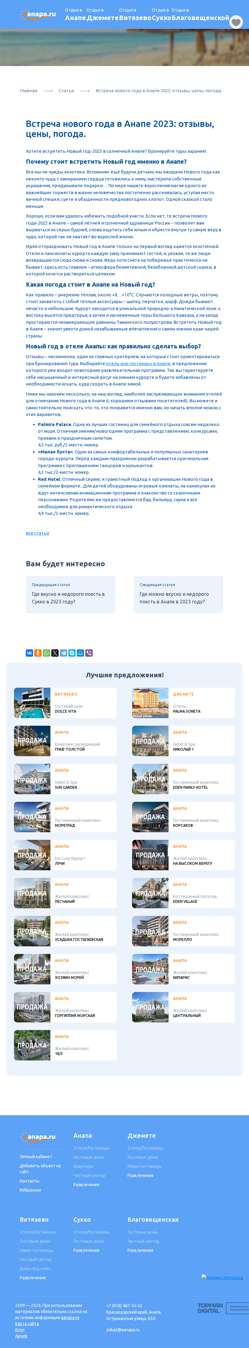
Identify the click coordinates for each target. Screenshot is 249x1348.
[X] (55, 653)
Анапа (82, 1135)
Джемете (142, 1135)
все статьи (37, 533)
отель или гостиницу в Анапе (138, 363)
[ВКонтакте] (29, 653)
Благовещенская (150, 1219)
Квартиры (83, 1166)
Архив (21, 1335)
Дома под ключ (35, 1268)
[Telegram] (63, 653)
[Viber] (89, 653)
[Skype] (72, 653)
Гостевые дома (88, 1157)
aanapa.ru (70, 1317)
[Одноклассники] (38, 653)
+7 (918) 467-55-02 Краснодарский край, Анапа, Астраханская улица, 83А (134, 1312)
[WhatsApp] (46, 653)
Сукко (82, 1219)
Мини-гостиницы (145, 1166)
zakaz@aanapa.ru (123, 1329)
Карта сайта (27, 1323)
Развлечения (86, 1184)
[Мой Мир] (80, 653)
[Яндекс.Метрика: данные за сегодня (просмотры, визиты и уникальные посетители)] (222, 1277)
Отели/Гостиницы (91, 1148)
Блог (20, 1329)
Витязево (34, 1219)
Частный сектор (89, 1175)
